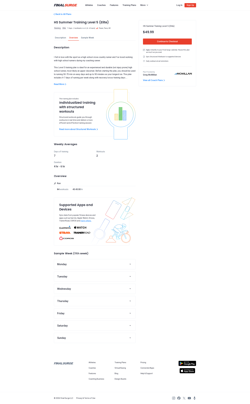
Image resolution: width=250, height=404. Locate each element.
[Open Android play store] (187, 364)
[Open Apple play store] (187, 370)
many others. (85, 221)
